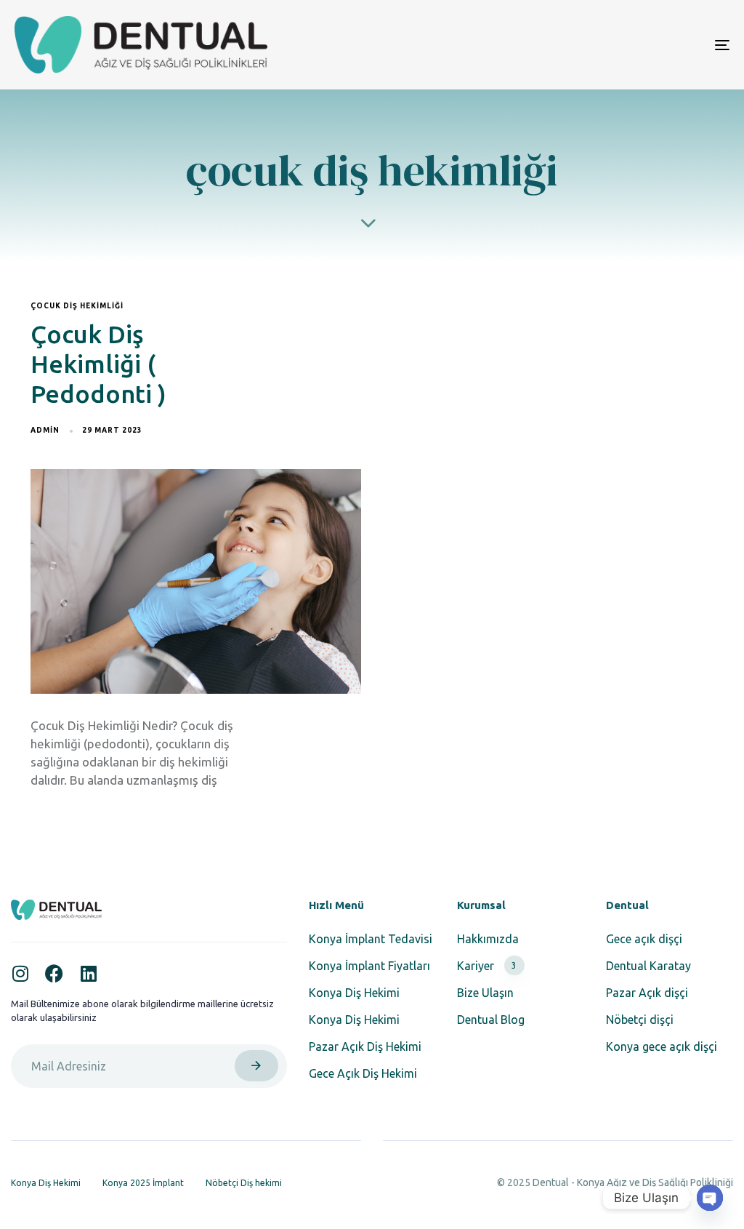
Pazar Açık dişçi (647, 992)
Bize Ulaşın (485, 992)
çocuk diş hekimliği (77, 306)
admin (45, 430)
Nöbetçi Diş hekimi (244, 1183)
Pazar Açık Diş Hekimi (365, 1046)
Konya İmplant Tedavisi (370, 938)
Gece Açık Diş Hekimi (363, 1073)
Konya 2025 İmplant (143, 1183)
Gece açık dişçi (644, 938)
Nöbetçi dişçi (640, 1019)
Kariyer (487, 965)
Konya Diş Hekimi (354, 992)
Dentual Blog (491, 1019)
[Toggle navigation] (610, 44)
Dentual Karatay (648, 965)
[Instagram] (20, 973)
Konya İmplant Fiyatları (369, 965)
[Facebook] (54, 973)
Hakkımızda (488, 938)
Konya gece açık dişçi (661, 1046)
